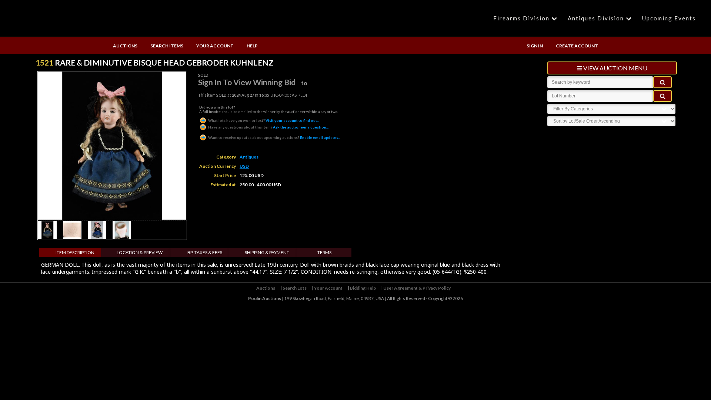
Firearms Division (521, 18)
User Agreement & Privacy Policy (417, 288)
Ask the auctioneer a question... (268, 127)
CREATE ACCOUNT (577, 46)
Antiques (249, 157)
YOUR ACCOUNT (215, 46)
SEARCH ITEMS (166, 46)
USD (244, 166)
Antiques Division (596, 18)
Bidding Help (363, 288)
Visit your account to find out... (263, 120)
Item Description (75, 252)
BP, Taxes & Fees (204, 252)
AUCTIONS (125, 46)
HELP (252, 46)
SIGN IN (535, 46)
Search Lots (295, 288)
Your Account (328, 288)
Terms (324, 252)
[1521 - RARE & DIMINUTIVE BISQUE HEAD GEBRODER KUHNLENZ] (47, 237)
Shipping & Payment (267, 252)
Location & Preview (140, 252)
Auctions (265, 288)
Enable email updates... (274, 137)
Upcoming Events (669, 18)
